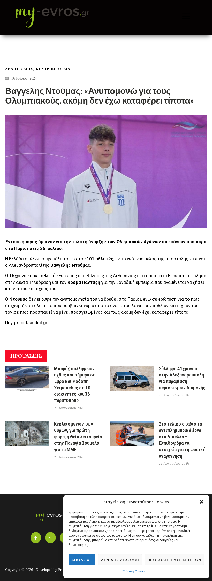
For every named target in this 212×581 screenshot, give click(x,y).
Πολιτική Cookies (134, 571)
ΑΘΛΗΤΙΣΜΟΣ (19, 69)
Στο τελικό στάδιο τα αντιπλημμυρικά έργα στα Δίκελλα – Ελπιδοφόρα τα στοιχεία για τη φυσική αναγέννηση (182, 440)
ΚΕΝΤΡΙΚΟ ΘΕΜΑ (53, 69)
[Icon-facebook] (36, 537)
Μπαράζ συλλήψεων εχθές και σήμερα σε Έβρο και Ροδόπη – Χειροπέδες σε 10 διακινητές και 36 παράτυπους (74, 385)
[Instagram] (50, 537)
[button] (201, 501)
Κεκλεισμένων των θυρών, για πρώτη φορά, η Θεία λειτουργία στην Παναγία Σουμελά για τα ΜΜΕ (78, 436)
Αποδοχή (82, 559)
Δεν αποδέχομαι (120, 559)
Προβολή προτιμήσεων (174, 559)
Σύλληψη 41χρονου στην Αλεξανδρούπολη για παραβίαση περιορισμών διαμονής (182, 378)
